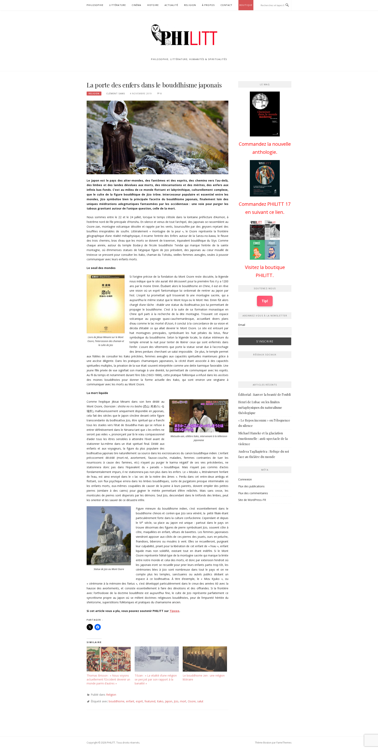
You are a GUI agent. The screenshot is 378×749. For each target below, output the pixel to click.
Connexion (245, 479)
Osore (192, 701)
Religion (190, 5)
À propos (208, 5)
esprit (139, 701)
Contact (226, 5)
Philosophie (95, 5)
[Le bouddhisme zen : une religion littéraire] (205, 659)
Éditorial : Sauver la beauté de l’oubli (264, 394)
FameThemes (283, 742)
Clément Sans (115, 93)
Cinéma (136, 5)
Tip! (265, 300)
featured (150, 701)
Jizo (176, 701)
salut (200, 701)
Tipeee (174, 611)
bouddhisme (116, 701)
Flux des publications (251, 486)
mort (183, 701)
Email (241, 325)
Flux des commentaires (253, 493)
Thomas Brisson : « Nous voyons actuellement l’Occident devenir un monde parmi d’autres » (108, 679)
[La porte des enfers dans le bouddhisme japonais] (157, 137)
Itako (160, 701)
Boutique (246, 5)
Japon (168, 701)
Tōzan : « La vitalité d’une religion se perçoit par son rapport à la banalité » (156, 679)
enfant (130, 701)
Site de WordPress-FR (252, 500)
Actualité (171, 5)
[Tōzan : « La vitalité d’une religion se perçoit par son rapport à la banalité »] (157, 659)
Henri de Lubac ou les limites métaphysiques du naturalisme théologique (260, 407)
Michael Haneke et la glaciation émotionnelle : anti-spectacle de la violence (263, 438)
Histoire (153, 5)
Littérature (117, 5)
